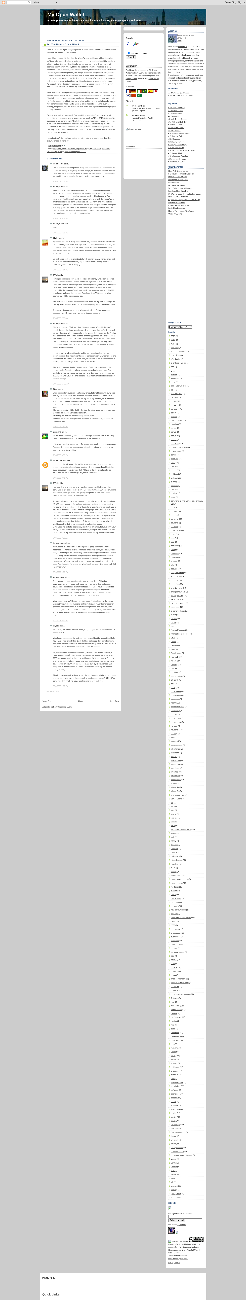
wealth (173, 1174)
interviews (175, 768)
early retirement (177, 573)
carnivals (174, 459)
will (172, 1182)
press (173, 975)
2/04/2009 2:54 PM (60, 181)
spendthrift (175, 1098)
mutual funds (176, 898)
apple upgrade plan (178, 386)
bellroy (173, 413)
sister (173, 1079)
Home (80, 701)
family (173, 615)
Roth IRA (174, 1048)
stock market (176, 1109)
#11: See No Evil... (175, 136)
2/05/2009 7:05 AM (60, 318)
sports (173, 1102)
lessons (174, 822)
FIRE (173, 638)
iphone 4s (175, 787)
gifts (172, 684)
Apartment (175, 378)
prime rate (175, 987)
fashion (174, 619)
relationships (52, 152)
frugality (88, 149)
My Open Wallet (65, 14)
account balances (178, 351)
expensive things (178, 611)
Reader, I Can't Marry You (178, 205)
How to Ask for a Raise (177, 177)
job (172, 803)
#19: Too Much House (177, 159)
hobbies (174, 714)
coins (173, 497)
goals (173, 688)
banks (173, 401)
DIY (172, 565)
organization (176, 933)
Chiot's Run (58, 164)
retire (173, 1029)
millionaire (175, 856)
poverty (174, 967)
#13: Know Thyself (175, 142)
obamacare (175, 929)
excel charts (176, 599)
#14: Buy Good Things (177, 145)
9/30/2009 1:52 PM (60, 686)
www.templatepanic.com (178, 1258)
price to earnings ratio (180, 983)
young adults (176, 1197)
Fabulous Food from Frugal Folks (181, 174)
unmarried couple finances (75, 152)
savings (174, 1063)
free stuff (174, 657)
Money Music (173, 182)
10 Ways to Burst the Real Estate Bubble (184, 194)
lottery (173, 833)
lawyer (173, 814)
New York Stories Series (181, 918)
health (173, 703)
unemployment (177, 1148)
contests (174, 519)
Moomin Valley (138, 116)
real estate (106, 149)
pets (173, 956)
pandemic (175, 941)
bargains (174, 405)
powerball (175, 971)
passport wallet (177, 944)
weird (173, 1178)
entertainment (176, 588)
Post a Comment (52, 691)
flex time (174, 645)
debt (173, 538)
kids (172, 810)
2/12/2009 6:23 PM (60, 620)
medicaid (174, 849)
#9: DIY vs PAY (174, 130)
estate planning (177, 595)
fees (173, 626)
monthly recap (177, 883)
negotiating (175, 902)
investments (176, 780)
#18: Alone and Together (178, 156)
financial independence (180, 634)
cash (173, 463)
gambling (174, 672)
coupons (174, 523)
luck (172, 837)
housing (174, 733)
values (173, 1159)
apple (173, 382)
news (173, 921)
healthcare (175, 711)
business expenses (179, 447)
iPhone (174, 783)
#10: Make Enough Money (179, 133)
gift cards (175, 680)
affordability (175, 359)
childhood (175, 474)
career (173, 455)
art (172, 390)
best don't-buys (177, 420)
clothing (174, 482)
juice (173, 806)
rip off (173, 1044)
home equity (176, 722)
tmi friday (174, 1140)
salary (173, 1056)
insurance (175, 753)
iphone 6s (175, 791)
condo (173, 515)
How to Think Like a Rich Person (181, 211)
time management (178, 1132)
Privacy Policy (174, 1262)
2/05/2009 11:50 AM (61, 384)
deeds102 (57, 432)
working (174, 1190)
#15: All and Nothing (176, 148)
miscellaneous (177, 860)
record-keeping (177, 1010)
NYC (173, 925)
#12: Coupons (174, 139)
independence (176, 745)
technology (175, 1124)
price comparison (178, 979)
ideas (173, 737)
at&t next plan (176, 394)
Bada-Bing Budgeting (176, 208)
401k (173, 344)
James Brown (176, 799)
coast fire (175, 486)
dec (172, 542)
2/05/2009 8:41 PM (60, 478)
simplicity (174, 1075)
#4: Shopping (173, 116)
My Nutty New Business (178, 180)
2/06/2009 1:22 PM (60, 572)
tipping (173, 1136)
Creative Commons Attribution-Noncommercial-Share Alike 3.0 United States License (184, 1250)
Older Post (114, 701)
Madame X (182, 47)
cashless (174, 466)
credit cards (176, 530)
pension (174, 948)
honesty (174, 726)
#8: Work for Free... (176, 128)
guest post (175, 699)
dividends (175, 557)
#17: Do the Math (175, 153)
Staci (55, 389)
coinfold (174, 493)
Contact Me (181, 38)
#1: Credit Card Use (176, 108)
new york (175, 914)
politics (174, 960)
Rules (173, 1052)
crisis (64, 149)
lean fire (174, 818)
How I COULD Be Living (178, 197)
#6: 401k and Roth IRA (177, 122)
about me (175, 348)
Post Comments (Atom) (62, 707)
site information (177, 1082)
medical (174, 852)
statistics (174, 1105)
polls (173, 964)
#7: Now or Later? (175, 125)
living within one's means (181, 829)
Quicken (174, 998)
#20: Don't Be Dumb (176, 162)
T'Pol (55, 275)
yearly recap (176, 1193)
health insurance (177, 707)
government (176, 691)
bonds (173, 428)
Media (179, 41)
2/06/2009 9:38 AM (60, 538)
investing (174, 772)
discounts (175, 553)
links (173, 826)
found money (176, 653)
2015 (173, 336)
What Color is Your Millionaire (180, 188)
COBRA (174, 489)
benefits (174, 417)
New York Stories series (178, 171)
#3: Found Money (175, 113)
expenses (80, 149)
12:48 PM (59, 146)
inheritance (175, 749)
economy (175, 580)
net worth (175, 906)
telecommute (176, 1128)
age (172, 367)
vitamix (174, 1167)
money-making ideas (179, 879)
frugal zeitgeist (59, 460)
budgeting (57, 149)
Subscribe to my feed (185, 35)
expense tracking (178, 603)
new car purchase (178, 910)
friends (174, 661)
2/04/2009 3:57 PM (60, 218)
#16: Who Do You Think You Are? (181, 150)
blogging (174, 424)
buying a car (176, 451)
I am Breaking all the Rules (179, 191)
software (174, 1090)
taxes (173, 1121)
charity (174, 470)
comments (175, 507)
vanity (173, 1163)
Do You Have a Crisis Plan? (63, 44)
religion (174, 1021)
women (174, 1186)
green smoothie (177, 695)
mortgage (175, 887)
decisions (71, 149)
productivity (175, 990)
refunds (174, 1013)
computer (175, 511)
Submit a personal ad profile (150, 73)
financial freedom (178, 630)
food (173, 649)
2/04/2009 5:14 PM (60, 270)
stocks (174, 1113)
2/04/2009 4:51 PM (60, 233)
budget (174, 440)
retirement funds (177, 1036)
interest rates (176, 764)
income (174, 741)
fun (172, 668)
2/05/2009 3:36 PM (60, 455)
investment (175, 776)
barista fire (175, 409)
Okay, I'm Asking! (175, 214)
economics (175, 576)
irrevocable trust (177, 795)
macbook (175, 845)
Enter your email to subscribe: (180, 1214)
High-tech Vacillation (176, 185)
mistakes (174, 864)
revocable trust (177, 1040)
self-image (175, 1067)
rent (172, 1025)
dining (173, 550)
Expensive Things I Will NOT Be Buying (184, 200)
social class (176, 1086)
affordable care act (178, 363)
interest (174, 757)
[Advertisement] (81, 32)
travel (173, 1144)
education (175, 584)
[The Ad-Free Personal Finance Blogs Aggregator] (133, 129)
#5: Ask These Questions (178, 119)
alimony (174, 374)
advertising (175, 355)
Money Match (176, 875)
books (173, 436)
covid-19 (174, 526)
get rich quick (176, 676)
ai (171, 371)
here (201, 69)
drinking (174, 569)
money (174, 872)
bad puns (175, 397)
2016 (173, 340)
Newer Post (47, 701)
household (97, 149)
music (173, 895)
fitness (173, 642)
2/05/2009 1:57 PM (60, 427)
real (172, 1002)
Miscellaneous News (176, 202)
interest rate (176, 760)
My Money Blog (138, 106)
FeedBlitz (182, 1225)
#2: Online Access (175, 111)
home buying (176, 718)
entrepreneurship (178, 592)
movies (174, 891)
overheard (175, 937)
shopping (174, 1071)
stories (174, 1117)
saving (61, 152)
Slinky (55, 238)
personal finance (177, 952)
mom (173, 868)
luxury (173, 841)
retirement (175, 1033)
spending (174, 1094)
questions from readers (180, 994)
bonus (173, 432)
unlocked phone (177, 1151)
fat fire (173, 622)
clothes (174, 478)
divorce (174, 561)
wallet (173, 1171)
